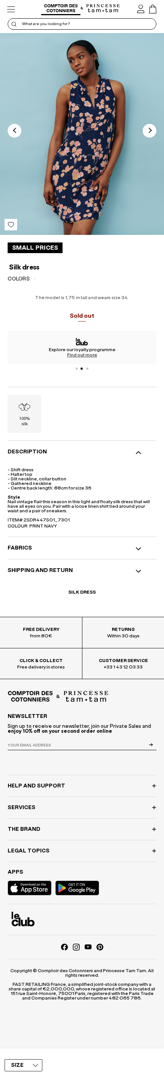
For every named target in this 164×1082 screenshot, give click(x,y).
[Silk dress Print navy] (82, 134)
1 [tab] (77, 369)
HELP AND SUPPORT (36, 786)
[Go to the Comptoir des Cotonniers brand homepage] (60, 9)
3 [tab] (87, 369)
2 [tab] (82, 369)
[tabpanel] (82, 347)
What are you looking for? (46, 24)
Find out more (82, 355)
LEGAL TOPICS (29, 851)
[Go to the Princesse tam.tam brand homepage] (103, 8)
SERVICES (21, 807)
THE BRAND (24, 829)
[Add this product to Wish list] (11, 224)
